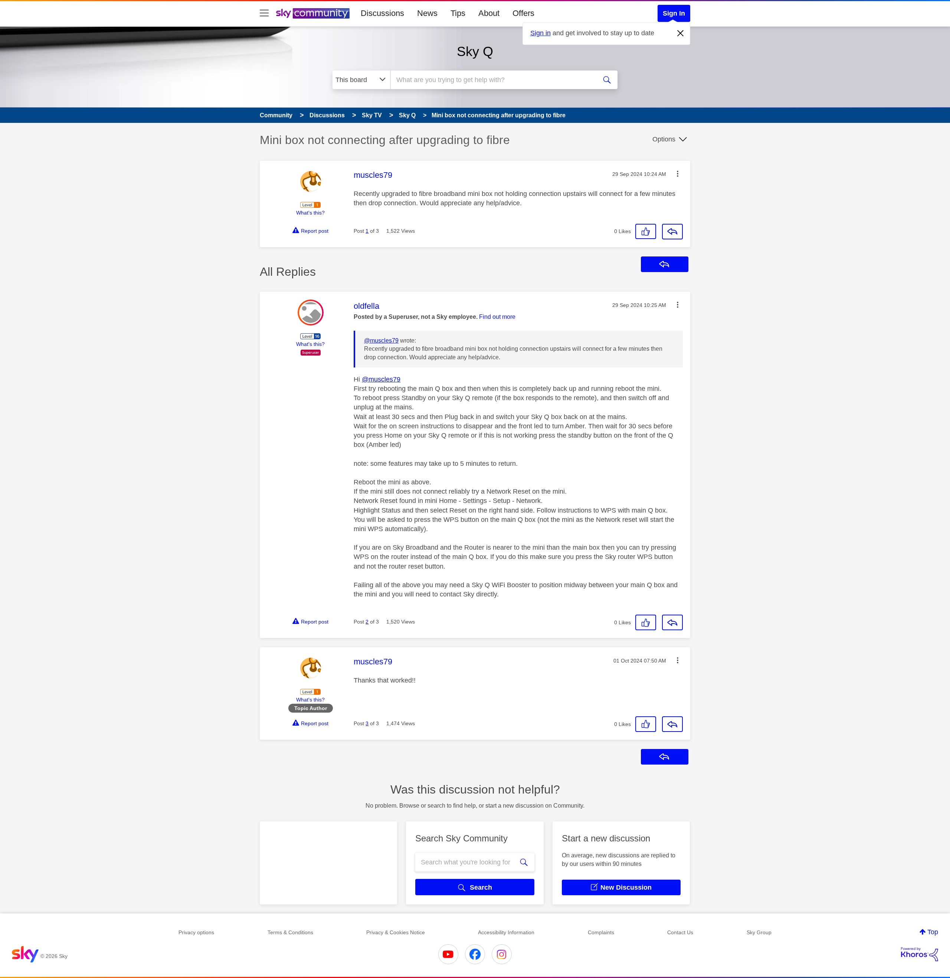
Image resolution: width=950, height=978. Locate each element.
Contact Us (680, 932)
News (427, 13)
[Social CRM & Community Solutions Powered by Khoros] (919, 954)
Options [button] (663, 139)
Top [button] (932, 932)
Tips (458, 13)
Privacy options (196, 932)
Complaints (601, 932)
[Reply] (672, 231)
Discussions (382, 13)
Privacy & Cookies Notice (395, 932)
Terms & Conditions (290, 932)
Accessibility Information (506, 932)
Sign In (674, 13)
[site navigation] (264, 13)
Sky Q (475, 51)
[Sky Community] (313, 13)
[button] (677, 174)
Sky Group (759, 932)
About (488, 13)
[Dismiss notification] (681, 33)
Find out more (497, 317)
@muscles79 (381, 340)
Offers (523, 13)
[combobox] (493, 80)
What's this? (310, 213)
